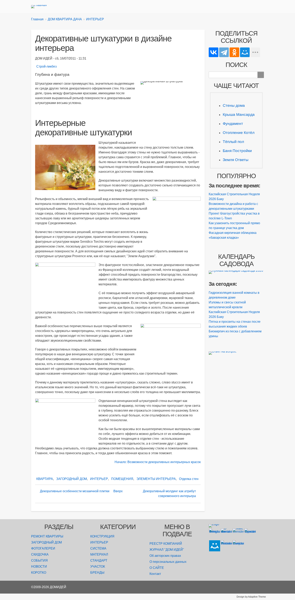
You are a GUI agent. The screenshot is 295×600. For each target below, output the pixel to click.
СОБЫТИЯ (39, 560)
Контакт (155, 573)
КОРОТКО (38, 572)
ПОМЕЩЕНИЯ (122, 479)
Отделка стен (188, 479)
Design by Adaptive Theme (251, 596)
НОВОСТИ (39, 566)
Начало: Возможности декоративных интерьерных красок (158, 462)
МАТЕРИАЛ (99, 554)
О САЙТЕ (157, 567)
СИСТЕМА (98, 548)
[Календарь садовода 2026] (236, 272)
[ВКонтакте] (213, 52)
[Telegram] (224, 52)
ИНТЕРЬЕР (95, 19)
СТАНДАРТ (98, 560)
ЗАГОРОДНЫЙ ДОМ (71, 479)
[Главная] (40, 6)
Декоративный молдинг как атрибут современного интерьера (169, 493)
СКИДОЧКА (40, 554)
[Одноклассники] (234, 52)
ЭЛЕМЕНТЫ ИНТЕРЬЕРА (156, 479)
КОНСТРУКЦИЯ (102, 536)
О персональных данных (168, 561)
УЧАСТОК (97, 566)
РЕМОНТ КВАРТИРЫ (47, 536)
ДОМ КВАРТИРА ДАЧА (65, 19)
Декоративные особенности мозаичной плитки (74, 491)
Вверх (118, 491)
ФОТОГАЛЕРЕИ (43, 548)
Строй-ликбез (46, 66)
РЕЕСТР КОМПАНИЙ (166, 543)
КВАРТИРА (44, 479)
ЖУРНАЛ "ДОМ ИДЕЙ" (167, 549)
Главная (37, 19)
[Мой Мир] (245, 52)
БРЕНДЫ (97, 572)
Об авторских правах (165, 555)
